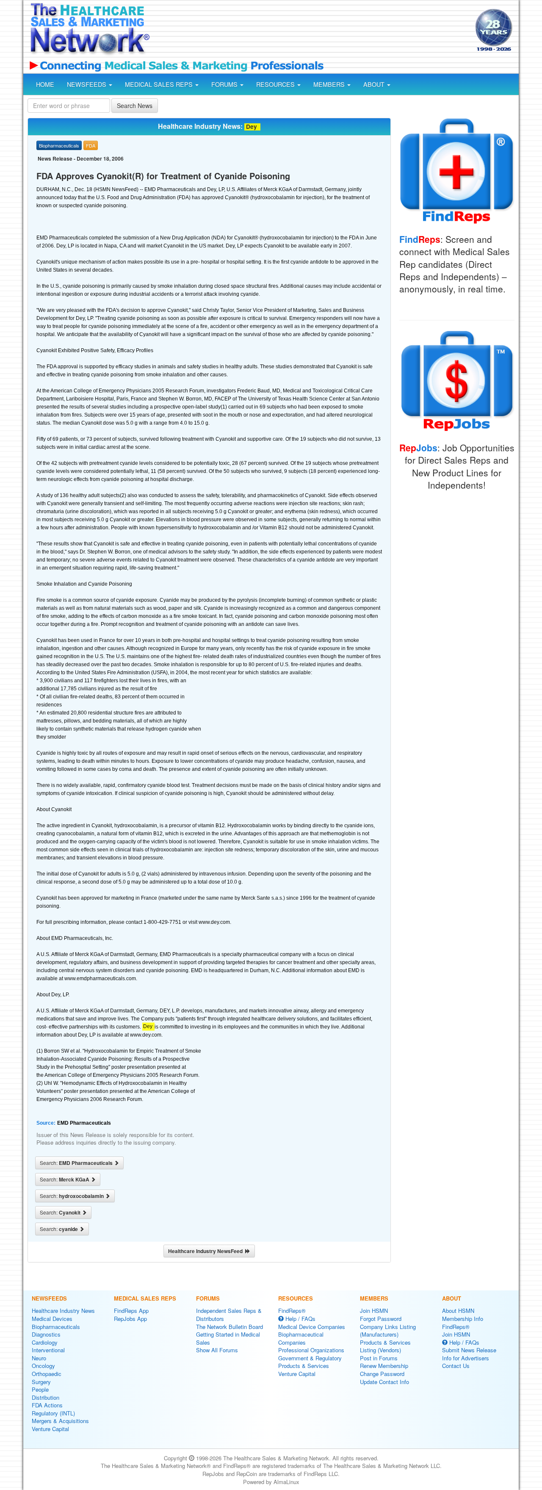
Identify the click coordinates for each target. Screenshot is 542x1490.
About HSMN (458, 1311)
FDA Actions (47, 1405)
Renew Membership (384, 1366)
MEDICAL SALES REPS (159, 84)
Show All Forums (217, 1350)
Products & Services (303, 1366)
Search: (77, 1163)
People (40, 1389)
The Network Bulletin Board (229, 1327)
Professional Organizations (311, 1350)
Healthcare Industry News (63, 1311)
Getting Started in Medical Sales (228, 1338)
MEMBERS (329, 84)
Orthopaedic (46, 1374)
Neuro (39, 1358)
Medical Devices (52, 1319)
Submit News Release (469, 1350)
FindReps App (131, 1311)
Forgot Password (380, 1319)
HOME (45, 84)
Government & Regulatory (310, 1358)
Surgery (41, 1382)
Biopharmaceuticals (56, 1327)
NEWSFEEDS (87, 84)
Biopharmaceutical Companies (301, 1338)
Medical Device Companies (311, 1327)
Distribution (45, 1397)
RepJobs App (130, 1319)
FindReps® (292, 1311)
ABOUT (374, 84)
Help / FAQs (299, 1319)
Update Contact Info (384, 1382)
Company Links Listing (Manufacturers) (388, 1331)
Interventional (48, 1350)
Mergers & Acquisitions (60, 1421)
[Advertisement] (312, 31)
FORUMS (225, 84)
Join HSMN (374, 1311)
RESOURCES (276, 84)
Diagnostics (46, 1334)
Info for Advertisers (465, 1358)
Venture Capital (50, 1429)
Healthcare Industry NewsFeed (206, 1251)
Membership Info (462, 1319)
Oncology (43, 1366)
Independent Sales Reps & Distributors (229, 1315)
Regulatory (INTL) (53, 1413)
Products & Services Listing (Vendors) (385, 1346)
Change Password (382, 1374)
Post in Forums (379, 1358)
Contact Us (456, 1366)
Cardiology (45, 1342)
